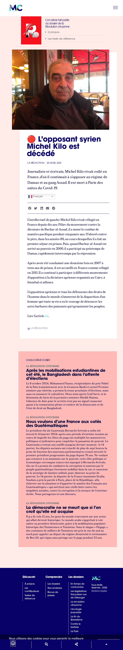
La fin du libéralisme (76, 618)
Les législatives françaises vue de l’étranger (79, 594)
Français (37, 196)
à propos (53, 32)
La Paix (74, 631)
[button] (75, 32)
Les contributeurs (32, 590)
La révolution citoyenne (42, 366)
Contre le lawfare (76, 626)
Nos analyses (55, 588)
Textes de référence (30, 597)
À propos (30, 584)
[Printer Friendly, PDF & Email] (13, 644)
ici (46, 316)
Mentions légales (99, 591)
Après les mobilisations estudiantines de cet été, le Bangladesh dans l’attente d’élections (65, 375)
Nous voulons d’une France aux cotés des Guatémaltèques (63, 424)
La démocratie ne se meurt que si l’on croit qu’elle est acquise (63, 510)
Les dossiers (54, 584)
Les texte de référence (61, 39)
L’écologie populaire (76, 611)
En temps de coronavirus (77, 585)
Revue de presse (53, 594)
